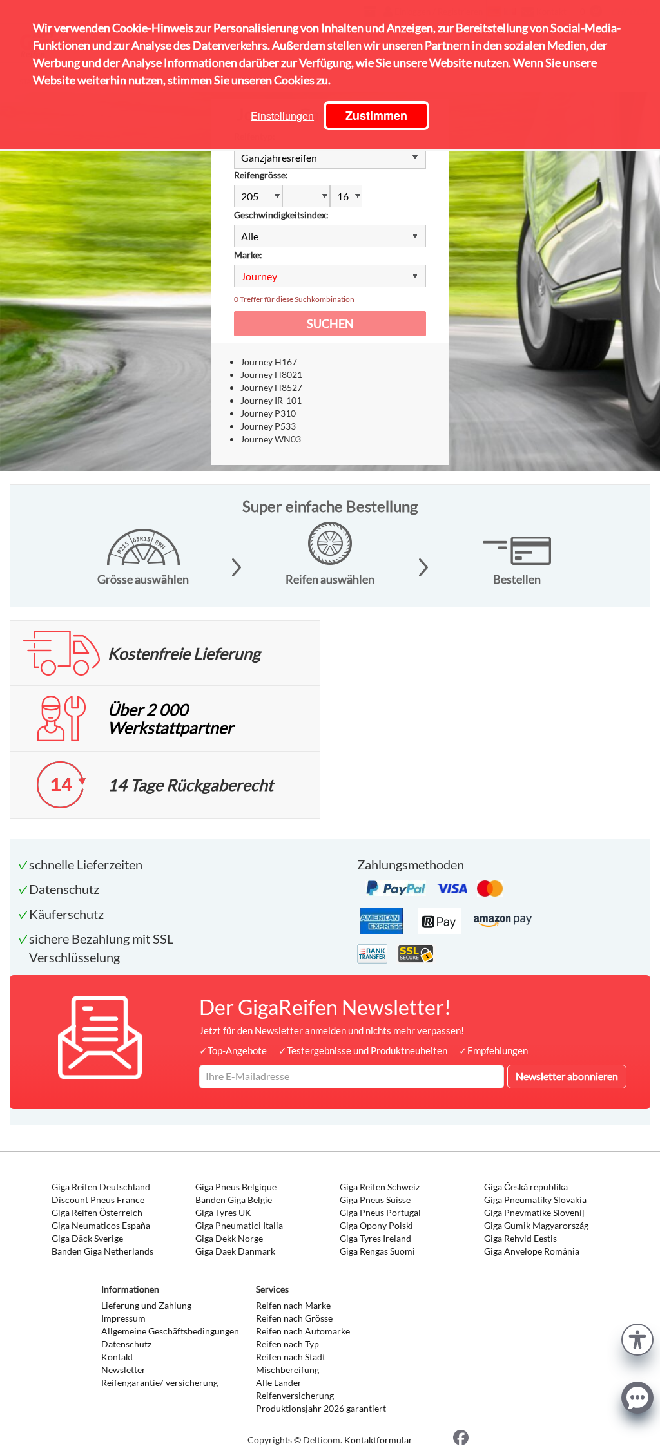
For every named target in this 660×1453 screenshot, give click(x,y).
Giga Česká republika (526, 1186)
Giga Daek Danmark (235, 1251)
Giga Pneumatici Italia (239, 1225)
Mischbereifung (287, 1369)
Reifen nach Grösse (294, 1318)
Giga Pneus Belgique (236, 1186)
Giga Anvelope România (531, 1251)
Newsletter (123, 1369)
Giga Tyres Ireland (375, 1238)
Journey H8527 (271, 387)
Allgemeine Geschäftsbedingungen (170, 1330)
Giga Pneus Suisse (375, 1199)
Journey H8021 (271, 374)
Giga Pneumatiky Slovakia (535, 1199)
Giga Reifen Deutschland (101, 1186)
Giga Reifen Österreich (97, 1212)
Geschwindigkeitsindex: (281, 214)
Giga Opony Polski (376, 1225)
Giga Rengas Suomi (377, 1251)
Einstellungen (282, 115)
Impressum (123, 1318)
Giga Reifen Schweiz (380, 1186)
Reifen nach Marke (293, 1305)
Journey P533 (268, 426)
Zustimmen (376, 115)
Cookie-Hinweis (152, 28)
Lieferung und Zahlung (146, 1305)
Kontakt (117, 1356)
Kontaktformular (378, 1439)
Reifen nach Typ (287, 1343)
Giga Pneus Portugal (380, 1212)
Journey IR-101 (271, 400)
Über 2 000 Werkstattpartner (170, 718)
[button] (637, 1338)
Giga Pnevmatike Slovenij (534, 1212)
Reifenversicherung (295, 1395)
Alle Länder (279, 1382)
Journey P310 (268, 413)
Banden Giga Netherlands (102, 1251)
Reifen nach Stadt (290, 1356)
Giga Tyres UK (223, 1212)
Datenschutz (126, 1343)
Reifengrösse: (261, 174)
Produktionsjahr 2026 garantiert (321, 1408)
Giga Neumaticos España (101, 1225)
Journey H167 (268, 361)
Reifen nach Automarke (303, 1330)
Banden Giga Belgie (233, 1199)
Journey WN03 (270, 438)
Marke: (248, 254)
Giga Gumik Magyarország (536, 1225)
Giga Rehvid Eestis (520, 1238)
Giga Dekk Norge (229, 1238)
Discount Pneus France (98, 1199)
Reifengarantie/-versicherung (159, 1382)
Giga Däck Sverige (87, 1238)
